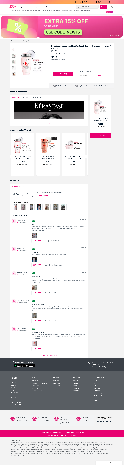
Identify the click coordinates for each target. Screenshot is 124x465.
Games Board (56, 383)
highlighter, (19, 442)
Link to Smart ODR (16, 405)
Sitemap (75, 393)
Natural (96, 400)
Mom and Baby (98, 393)
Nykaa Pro (76, 390)
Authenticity (14, 387)
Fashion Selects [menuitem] (85, 10)
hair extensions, (105, 444)
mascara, (85, 444)
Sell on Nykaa (35, 393)
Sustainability (14, 397)
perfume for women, (62, 442)
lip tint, (21, 446)
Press (12, 390)
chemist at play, (77, 444)
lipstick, (13, 442)
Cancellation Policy (69, 432)
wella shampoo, (58, 448)
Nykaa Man (76, 385)
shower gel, (45, 446)
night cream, (82, 448)
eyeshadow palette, (60, 444)
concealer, (33, 442)
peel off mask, (29, 449)
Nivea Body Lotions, (70, 451)
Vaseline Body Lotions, (83, 451)
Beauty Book (56, 380)
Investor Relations (16, 402)
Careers (13, 385)
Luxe (95, 403)
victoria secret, (85, 442)
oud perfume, (27, 448)
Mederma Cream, (68, 449)
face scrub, (46, 449)
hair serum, (26, 442)
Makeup (96, 380)
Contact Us (35, 380)
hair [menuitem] (22, 10)
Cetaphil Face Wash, (57, 449)
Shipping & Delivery (37, 390)
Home (12, 41)
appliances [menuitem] (28, 10)
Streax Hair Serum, (58, 451)
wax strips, (38, 446)
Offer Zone (76, 380)
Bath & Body (97, 388)
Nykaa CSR (14, 395)
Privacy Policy (80, 432)
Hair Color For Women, (21, 451)
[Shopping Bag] (112, 7)
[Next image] (15, 79)
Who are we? (14, 382)
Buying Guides (56, 385)
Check (99, 75)
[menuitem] (109, 12)
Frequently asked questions (39, 383)
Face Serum (20, 455)
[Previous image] (13, 79)
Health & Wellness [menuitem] (62, 10)
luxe (33, 7)
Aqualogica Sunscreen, (22, 453)
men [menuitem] (70, 10)
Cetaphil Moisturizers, (34, 451)
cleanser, (69, 444)
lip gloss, (52, 442)
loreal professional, (94, 444)
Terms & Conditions (45, 432)
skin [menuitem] (18, 10)
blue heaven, (21, 449)
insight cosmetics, (68, 446)
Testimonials (14, 392)
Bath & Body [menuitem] (36, 10)
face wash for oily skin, (36, 444)
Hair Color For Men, (99, 453)
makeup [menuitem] (13, 10)
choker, (20, 448)
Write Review (43, 196)
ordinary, (46, 444)
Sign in (103, 7)
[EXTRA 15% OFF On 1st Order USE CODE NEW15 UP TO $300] (62, 26)
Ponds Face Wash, (46, 451)
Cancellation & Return (37, 388)
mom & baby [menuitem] (51, 10)
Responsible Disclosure (17, 400)
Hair (17, 41)
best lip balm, (38, 449)
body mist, (50, 448)
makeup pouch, (36, 448)
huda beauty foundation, (70, 448)
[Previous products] (11, 156)
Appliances (97, 390)
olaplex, (43, 448)
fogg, (16, 446)
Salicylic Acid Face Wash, (36, 453)
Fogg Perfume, (49, 453)
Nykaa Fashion (40, 7)
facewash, (90, 448)
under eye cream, (29, 446)
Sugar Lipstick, (95, 451)
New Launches (77, 383)
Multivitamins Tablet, (80, 449)
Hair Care (23, 41)
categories (21, 7)
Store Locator (35, 385)
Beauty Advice (50, 7)
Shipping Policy (57, 432)
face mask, (40, 442)
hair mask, (25, 444)
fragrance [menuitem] (76, 10)
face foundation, (79, 446)
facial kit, (71, 442)
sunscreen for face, (56, 446)
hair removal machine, (91, 446)
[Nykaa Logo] (13, 6)
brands (28, 7)
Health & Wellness (98, 395)
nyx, (94, 448)
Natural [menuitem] (44, 10)
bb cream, (78, 442)
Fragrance (96, 398)
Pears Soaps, (90, 453)
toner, (52, 444)
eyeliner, (19, 444)
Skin (95, 383)
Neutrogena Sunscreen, (78, 453)
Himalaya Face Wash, (92, 449)
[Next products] (86, 156)
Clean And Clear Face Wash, (62, 453)
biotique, (46, 442)
